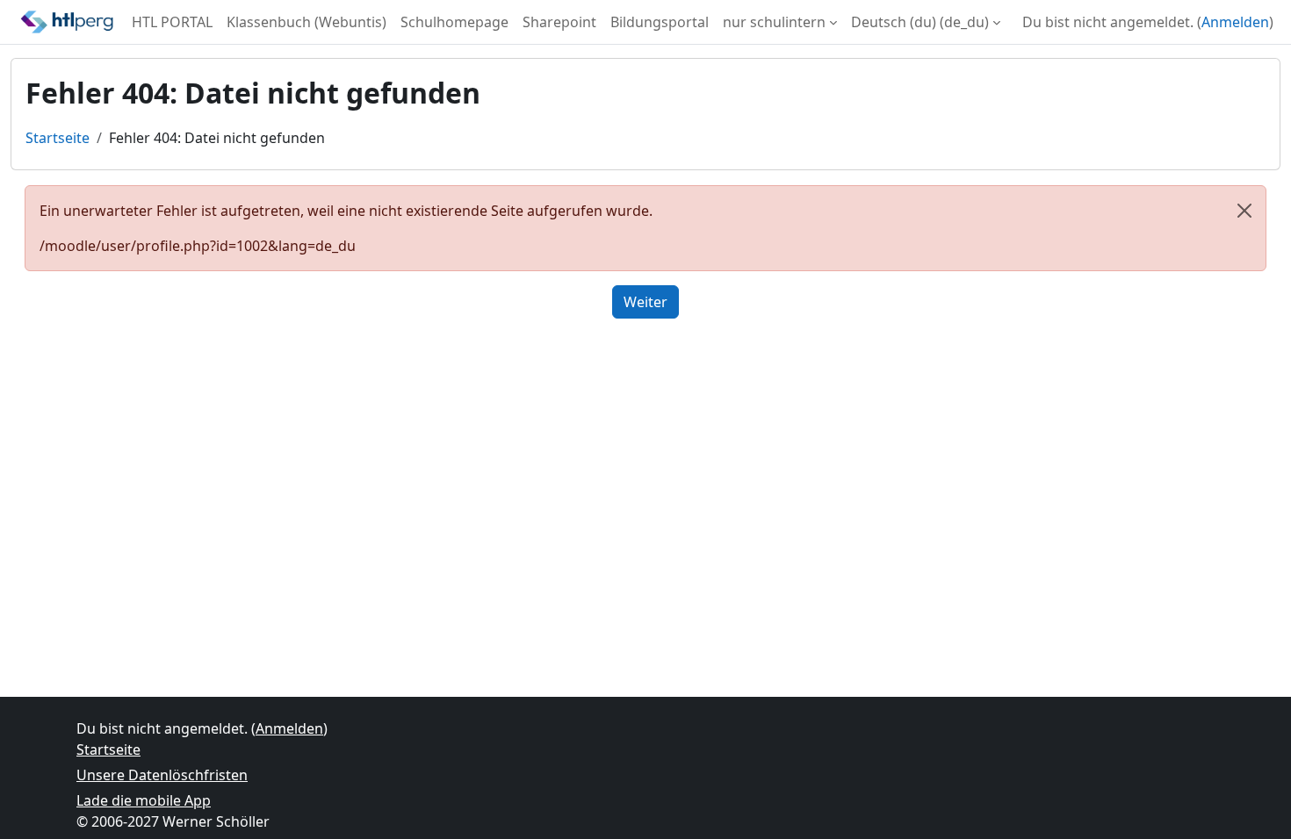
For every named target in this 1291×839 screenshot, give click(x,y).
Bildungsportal (659, 22)
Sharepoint (559, 22)
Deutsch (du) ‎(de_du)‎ (920, 22)
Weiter (645, 302)
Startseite (57, 137)
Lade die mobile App (143, 800)
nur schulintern (774, 22)
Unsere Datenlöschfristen (162, 775)
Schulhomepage (454, 22)
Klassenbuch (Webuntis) (306, 22)
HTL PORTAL (172, 22)
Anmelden (1235, 22)
